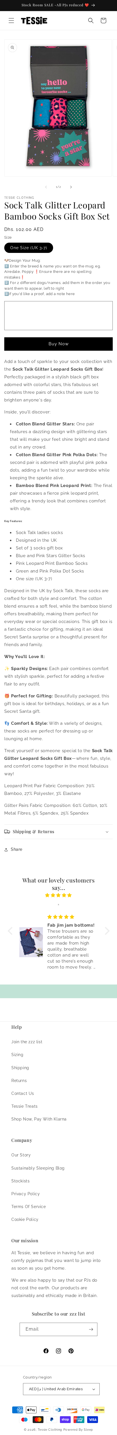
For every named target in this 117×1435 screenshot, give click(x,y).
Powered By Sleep (78, 1430)
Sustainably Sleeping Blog (38, 1168)
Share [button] (16, 849)
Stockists (20, 1181)
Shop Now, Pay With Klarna (39, 1119)
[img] (58, 895)
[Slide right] (71, 187)
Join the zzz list (26, 1042)
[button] (11, 20)
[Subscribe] (91, 1329)
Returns (19, 1080)
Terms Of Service (28, 1206)
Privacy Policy (25, 1194)
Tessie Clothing (50, 1430)
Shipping (20, 1067)
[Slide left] (46, 187)
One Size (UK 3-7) (28, 247)
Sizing (17, 1054)
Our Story (21, 1155)
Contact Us (22, 1093)
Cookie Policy (25, 1219)
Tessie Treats (24, 1106)
